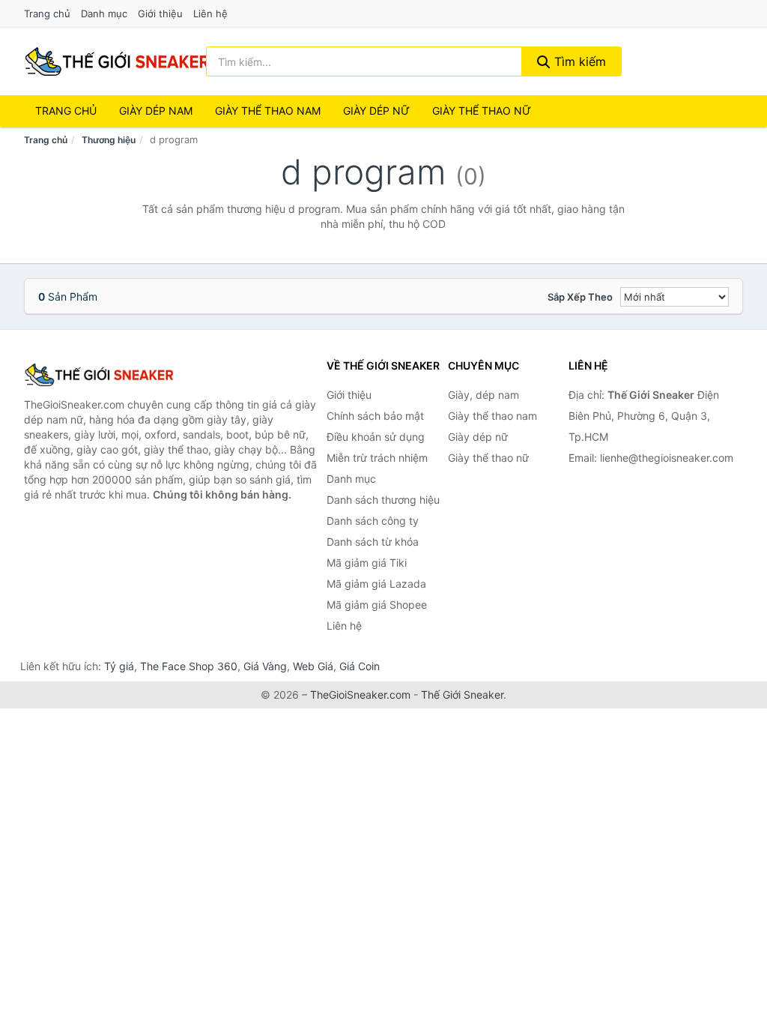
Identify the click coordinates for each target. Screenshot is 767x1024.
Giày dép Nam (155, 110)
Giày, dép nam (483, 394)
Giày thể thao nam (492, 415)
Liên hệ (210, 13)
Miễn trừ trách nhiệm (377, 457)
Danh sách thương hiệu (383, 499)
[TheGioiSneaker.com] (117, 61)
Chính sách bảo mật (375, 415)
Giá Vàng (265, 666)
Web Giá (313, 666)
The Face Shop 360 (188, 666)
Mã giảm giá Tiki (367, 562)
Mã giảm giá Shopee (377, 604)
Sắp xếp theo (580, 297)
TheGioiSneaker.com (360, 694)
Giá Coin (359, 666)
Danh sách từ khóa (373, 541)
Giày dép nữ (478, 436)
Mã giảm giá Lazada (376, 583)
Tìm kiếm (578, 61)
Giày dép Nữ (376, 110)
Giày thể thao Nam (268, 110)
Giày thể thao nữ (488, 457)
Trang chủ (47, 13)
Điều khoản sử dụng (376, 436)
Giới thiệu (160, 13)
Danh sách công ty (373, 520)
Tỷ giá (119, 666)
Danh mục (104, 13)
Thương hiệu (109, 139)
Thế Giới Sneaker (462, 694)
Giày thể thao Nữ (481, 110)
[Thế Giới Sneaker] (99, 375)
